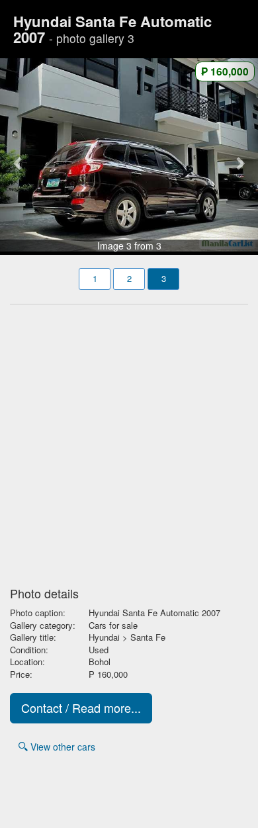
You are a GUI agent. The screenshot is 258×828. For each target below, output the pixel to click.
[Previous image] (19, 155)
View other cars (61, 746)
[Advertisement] (129, 441)
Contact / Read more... (81, 707)
